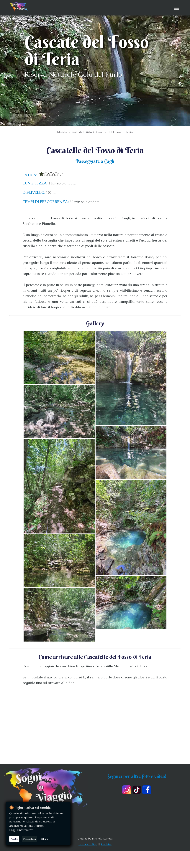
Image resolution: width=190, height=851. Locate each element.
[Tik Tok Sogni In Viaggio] (136, 789)
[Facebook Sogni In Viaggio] (146, 789)
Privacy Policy (87, 844)
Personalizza (29, 838)
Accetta (14, 838)
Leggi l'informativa (21, 830)
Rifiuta (44, 838)
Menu (175, 5)
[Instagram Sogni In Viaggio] (126, 789)
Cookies (106, 844)
